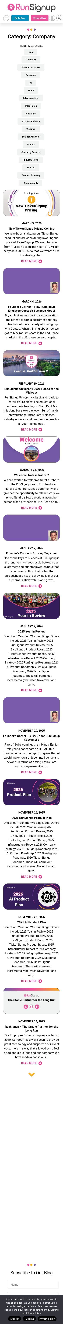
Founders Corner (31, 67)
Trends (31, 144)
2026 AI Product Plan (31, 922)
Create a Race (39, 18)
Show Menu (6, 18)
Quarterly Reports (30, 152)
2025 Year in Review (31, 631)
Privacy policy (47, 1318)
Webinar (30, 129)
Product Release (31, 121)
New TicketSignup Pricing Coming (31, 228)
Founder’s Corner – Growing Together (31, 553)
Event (31, 90)
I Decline (29, 1318)
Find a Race (20, 18)
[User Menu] (52, 18)
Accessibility (31, 183)
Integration (31, 106)
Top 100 (31, 167)
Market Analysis (30, 136)
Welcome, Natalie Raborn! (31, 475)
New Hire (31, 113)
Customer (31, 75)
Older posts (32, 1075)
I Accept (14, 1318)
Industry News (30, 159)
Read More (29, 261)
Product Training (31, 175)
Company (31, 59)
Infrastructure (30, 98)
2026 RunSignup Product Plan (32, 818)
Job (31, 52)
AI (31, 83)
